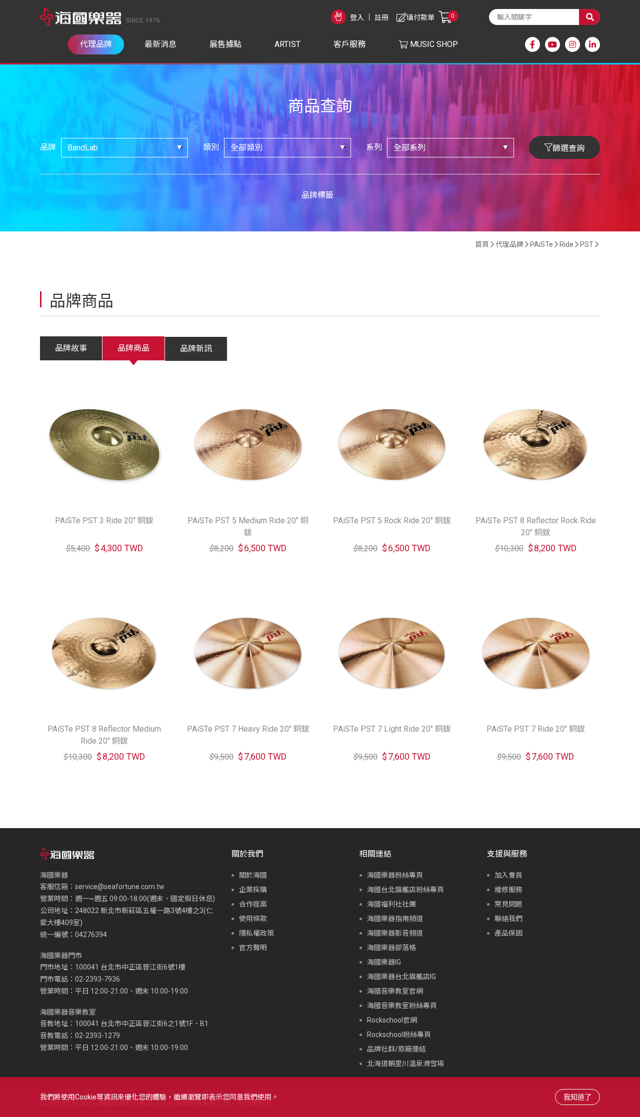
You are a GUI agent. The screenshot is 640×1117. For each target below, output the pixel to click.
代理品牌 (510, 244)
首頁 (482, 244)
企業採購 (253, 890)
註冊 (381, 17)
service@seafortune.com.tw (119, 887)
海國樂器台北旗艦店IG (401, 977)
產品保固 (508, 933)
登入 (357, 17)
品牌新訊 (196, 348)
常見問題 (508, 904)
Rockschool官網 (392, 1020)
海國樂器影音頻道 (395, 933)
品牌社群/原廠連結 (396, 1049)
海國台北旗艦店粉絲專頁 (405, 890)
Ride (567, 244)
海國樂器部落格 (391, 948)
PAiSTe (541, 244)
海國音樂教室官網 (395, 991)
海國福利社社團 (391, 904)
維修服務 (508, 890)
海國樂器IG (384, 962)
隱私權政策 (256, 933)
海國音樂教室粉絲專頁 (402, 1006)
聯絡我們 (508, 919)
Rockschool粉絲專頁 (399, 1035)
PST (587, 244)
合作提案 (253, 904)
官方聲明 (253, 948)
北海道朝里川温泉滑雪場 (405, 1064)
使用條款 (253, 919)
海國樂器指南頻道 (395, 919)
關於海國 (253, 875)
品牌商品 (134, 348)
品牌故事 (71, 348)
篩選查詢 (568, 148)
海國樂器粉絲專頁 (395, 875)
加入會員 (508, 875)
